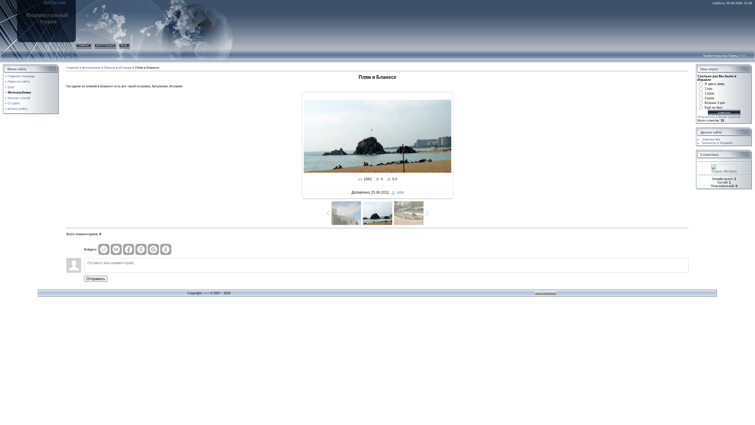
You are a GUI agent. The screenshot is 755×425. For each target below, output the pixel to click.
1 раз (708, 88)
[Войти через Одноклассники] (165, 249)
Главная (83, 45)
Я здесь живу (715, 84)
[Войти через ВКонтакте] (116, 249)
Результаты (706, 117)
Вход (124, 45)
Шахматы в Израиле (717, 143)
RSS (743, 55)
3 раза (709, 98)
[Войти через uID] (103, 249)
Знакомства (711, 139)
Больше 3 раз (715, 102)
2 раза (709, 93)
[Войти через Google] (153, 249)
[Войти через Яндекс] (141, 249)
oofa (400, 192)
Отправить (95, 279)
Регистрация (105, 45)
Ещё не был (713, 107)
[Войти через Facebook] (128, 249)
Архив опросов (729, 117)
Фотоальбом (91, 67)
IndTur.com (54, 2)
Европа (109, 67)
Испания (125, 67)
